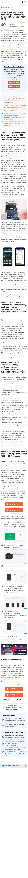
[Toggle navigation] (25, 2)
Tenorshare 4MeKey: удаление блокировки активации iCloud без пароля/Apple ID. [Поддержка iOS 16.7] (14, 752)
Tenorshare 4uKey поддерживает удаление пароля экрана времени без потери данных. (14, 737)
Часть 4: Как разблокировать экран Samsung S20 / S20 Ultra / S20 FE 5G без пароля (14, 123)
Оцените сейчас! (22, 25)
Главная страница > (8, 7)
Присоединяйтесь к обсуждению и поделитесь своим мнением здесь (13, 707)
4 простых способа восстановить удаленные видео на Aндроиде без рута (15, 720)
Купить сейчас (14, 82)
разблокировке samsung (8, 47)
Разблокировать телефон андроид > (10, 9)
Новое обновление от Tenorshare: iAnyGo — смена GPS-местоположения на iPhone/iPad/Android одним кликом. (15, 744)
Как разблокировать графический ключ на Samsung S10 (15, 725)
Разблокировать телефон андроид (12, 26)
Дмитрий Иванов (9, 23)
